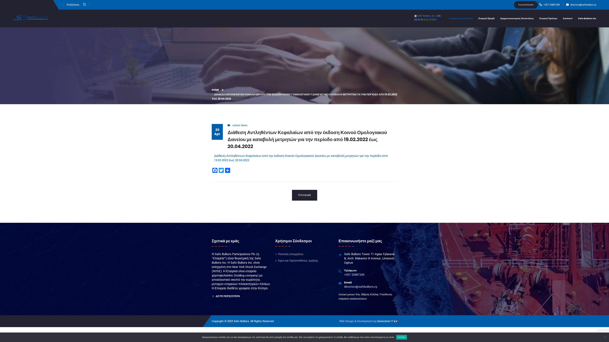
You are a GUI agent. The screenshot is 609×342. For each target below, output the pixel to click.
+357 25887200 (552, 4)
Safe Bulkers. (242, 321)
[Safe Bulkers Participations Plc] (31, 17)
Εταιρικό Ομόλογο (548, 18)
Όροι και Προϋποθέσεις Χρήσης (298, 261)
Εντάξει (402, 337)
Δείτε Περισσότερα (227, 296)
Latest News (239, 125)
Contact (568, 18)
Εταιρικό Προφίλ (486, 18)
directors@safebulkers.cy (583, 4)
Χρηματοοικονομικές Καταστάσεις (517, 18)
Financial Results (526, 4)
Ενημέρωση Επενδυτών (461, 18)
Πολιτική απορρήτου (290, 254)
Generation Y (385, 321)
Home (216, 90)
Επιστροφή (304, 195)
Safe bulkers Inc (587, 18)
